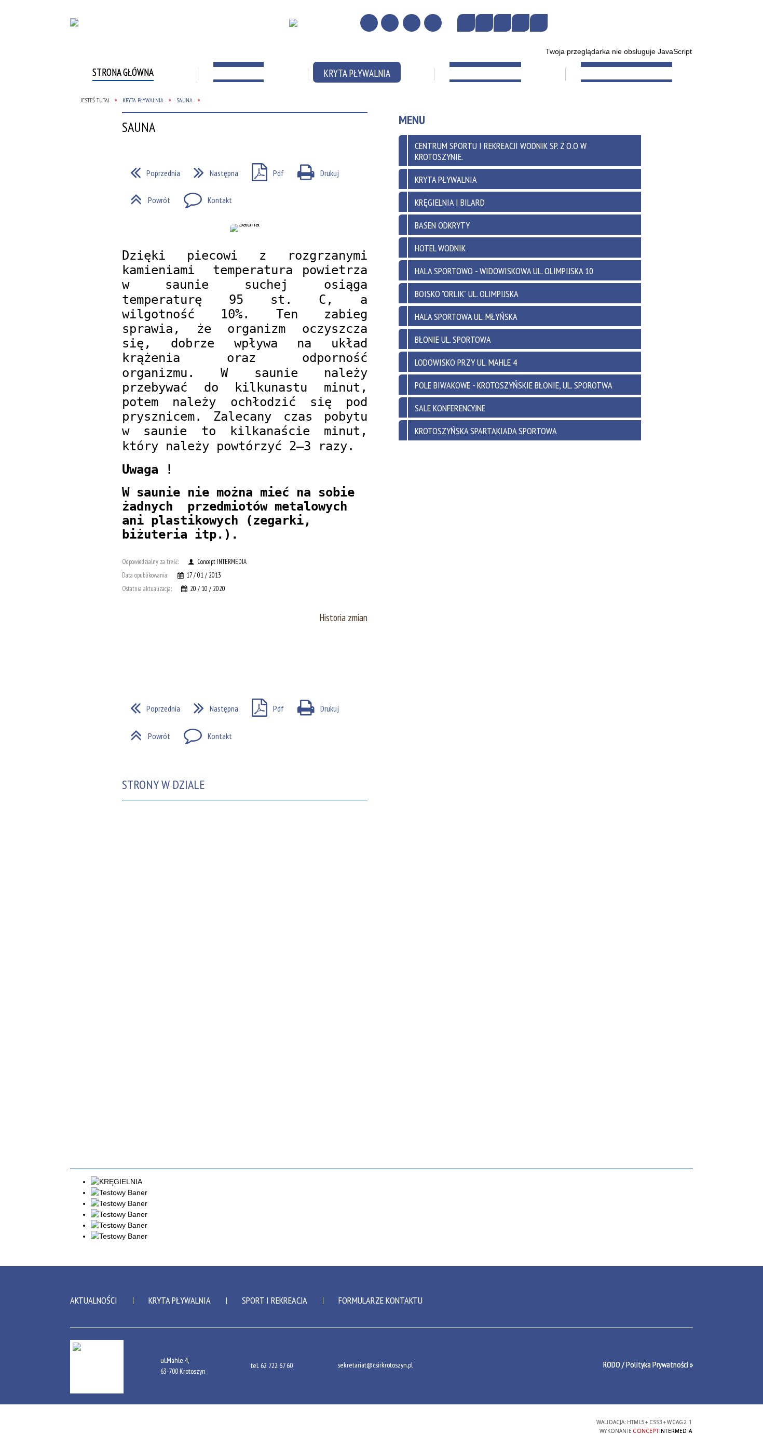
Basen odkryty (442, 225)
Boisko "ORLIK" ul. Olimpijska (467, 294)
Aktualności (93, 1300)
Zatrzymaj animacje (466, 23)
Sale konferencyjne (450, 408)
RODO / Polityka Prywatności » (648, 1364)
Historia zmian (343, 617)
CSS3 (528, 1425)
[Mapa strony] (390, 23)
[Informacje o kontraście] (539, 23)
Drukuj (314, 705)
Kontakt (203, 733)
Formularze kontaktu (380, 1300)
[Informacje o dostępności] (484, 23)
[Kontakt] (411, 23)
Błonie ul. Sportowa (453, 339)
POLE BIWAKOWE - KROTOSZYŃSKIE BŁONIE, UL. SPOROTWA (513, 385)
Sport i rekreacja (274, 1300)
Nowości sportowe (373, 109)
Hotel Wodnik (440, 248)
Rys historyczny (122, 109)
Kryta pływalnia (179, 1300)
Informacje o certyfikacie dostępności (381, 1427)
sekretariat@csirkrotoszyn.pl (375, 1365)
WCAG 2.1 (561, 1425)
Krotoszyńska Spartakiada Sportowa (511, 114)
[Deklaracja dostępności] (502, 23)
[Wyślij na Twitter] (151, 657)
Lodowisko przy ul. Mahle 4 (466, 362)
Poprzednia (151, 705)
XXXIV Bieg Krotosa (618, 109)
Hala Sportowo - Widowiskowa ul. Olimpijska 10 (504, 271)
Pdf (263, 705)
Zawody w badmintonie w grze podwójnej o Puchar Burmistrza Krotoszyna (141, 173)
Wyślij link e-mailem (169, 657)
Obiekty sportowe (248, 109)
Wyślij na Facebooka (132, 657)
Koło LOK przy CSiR (617, 136)
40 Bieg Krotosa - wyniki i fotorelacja (261, 167)
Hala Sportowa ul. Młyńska (466, 317)
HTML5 (513, 1425)
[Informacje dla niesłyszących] (520, 23)
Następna (211, 705)
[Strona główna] (369, 23)
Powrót (146, 733)
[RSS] (433, 23)
